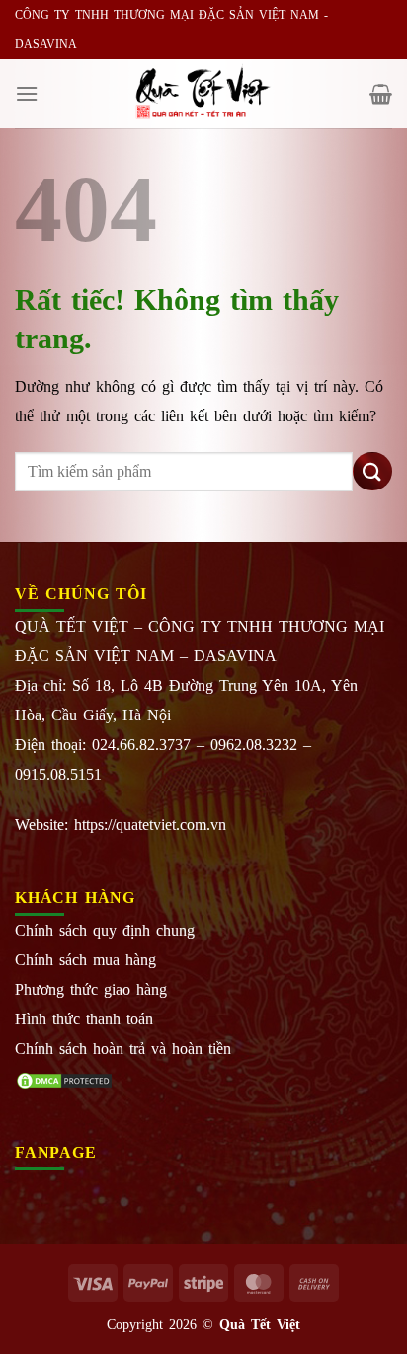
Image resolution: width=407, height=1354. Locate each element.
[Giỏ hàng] (380, 93)
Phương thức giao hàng (91, 989)
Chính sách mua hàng (85, 959)
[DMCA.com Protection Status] (64, 1078)
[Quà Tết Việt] (203, 93)
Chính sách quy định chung (105, 930)
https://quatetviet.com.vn (150, 824)
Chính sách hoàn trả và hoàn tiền (123, 1048)
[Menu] (27, 93)
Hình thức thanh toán (84, 1019)
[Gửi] (372, 471)
